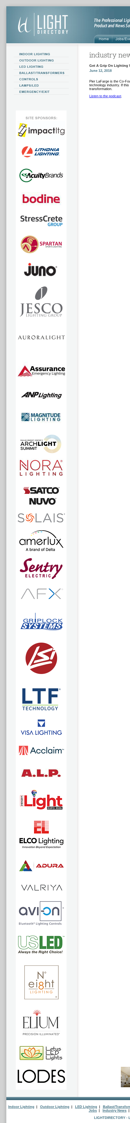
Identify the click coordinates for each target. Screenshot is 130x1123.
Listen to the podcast (105, 96)
